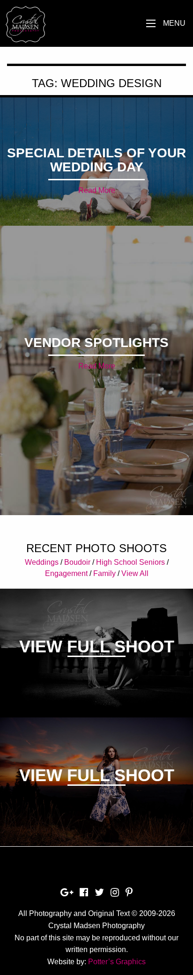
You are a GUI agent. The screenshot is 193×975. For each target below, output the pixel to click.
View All (134, 573)
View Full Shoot (96, 646)
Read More (96, 190)
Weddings (42, 562)
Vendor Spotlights (96, 342)
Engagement (66, 573)
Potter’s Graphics (117, 962)
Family (104, 573)
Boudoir (77, 562)
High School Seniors (130, 562)
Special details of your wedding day (96, 160)
